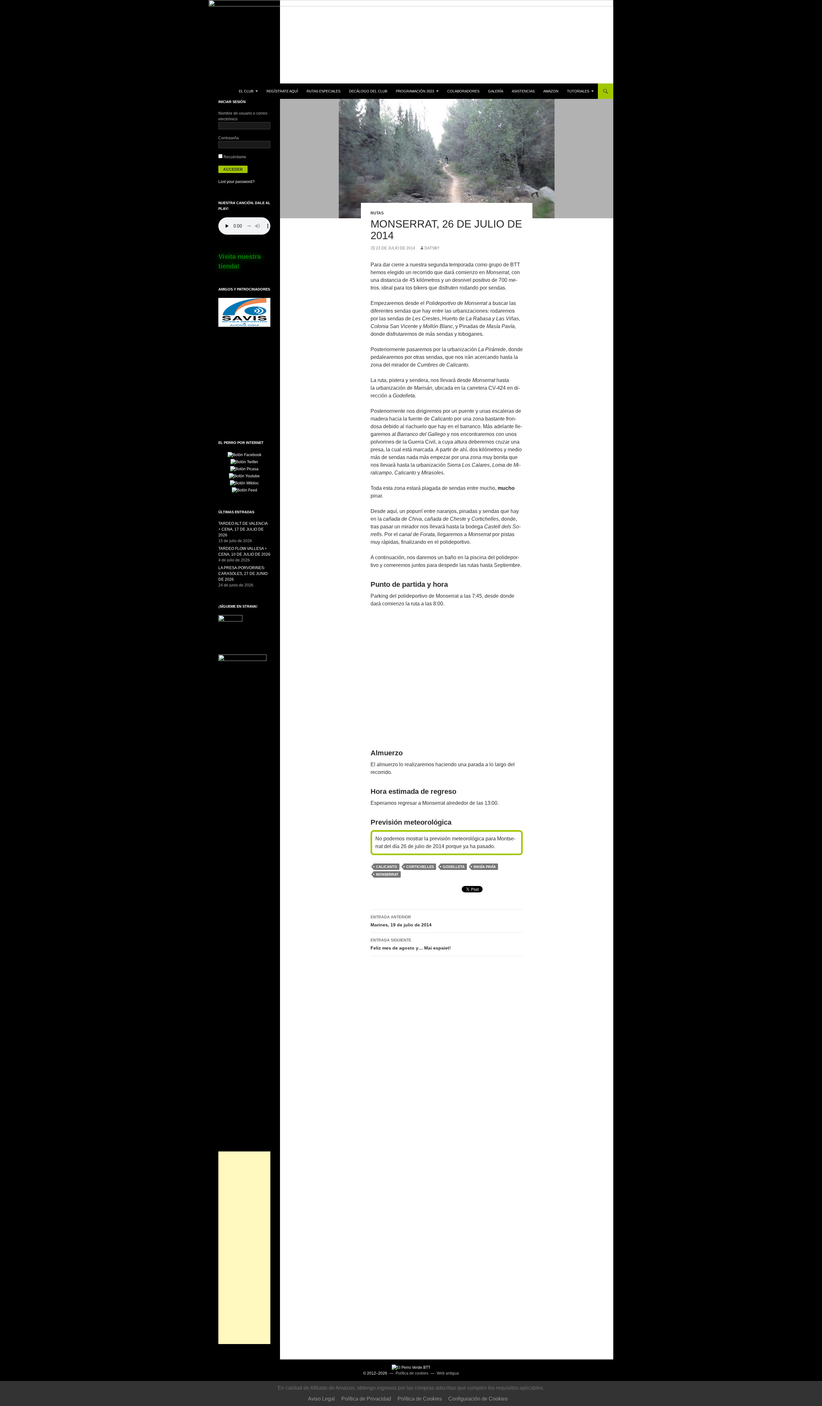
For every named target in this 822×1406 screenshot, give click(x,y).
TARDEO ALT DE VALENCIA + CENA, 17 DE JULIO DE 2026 (242, 529)
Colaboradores (463, 91)
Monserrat (387, 874)
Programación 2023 (415, 91)
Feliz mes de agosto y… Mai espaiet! (411, 944)
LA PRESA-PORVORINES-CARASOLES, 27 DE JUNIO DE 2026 (242, 574)
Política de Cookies (420, 1399)
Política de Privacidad (366, 1399)
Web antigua (448, 1373)
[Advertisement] (244, 1247)
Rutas (377, 213)
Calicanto (386, 867)
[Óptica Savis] (244, 312)
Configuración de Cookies (478, 1399)
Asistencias (523, 91)
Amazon (550, 91)
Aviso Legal (321, 1399)
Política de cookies (412, 1373)
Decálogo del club (368, 91)
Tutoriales (578, 91)
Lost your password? (236, 181)
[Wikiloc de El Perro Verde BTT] (244, 483)
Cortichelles (420, 867)
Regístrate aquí (282, 91)
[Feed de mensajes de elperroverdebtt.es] (244, 490)
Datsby (432, 248)
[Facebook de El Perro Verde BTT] (244, 454)
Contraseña (228, 138)
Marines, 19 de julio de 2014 (401, 921)
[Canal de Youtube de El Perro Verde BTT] (244, 475)
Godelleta (454, 867)
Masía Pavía (485, 867)
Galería (495, 91)
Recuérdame (234, 157)
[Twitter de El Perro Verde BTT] (244, 461)
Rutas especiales (323, 91)
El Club (246, 91)
